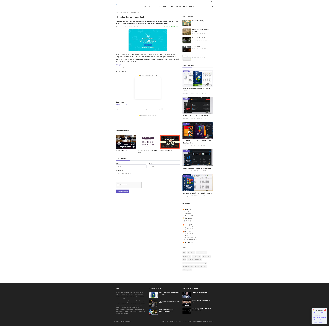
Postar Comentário (122, 191)
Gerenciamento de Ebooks (190, 263)
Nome (117, 163)
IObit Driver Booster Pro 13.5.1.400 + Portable (197, 116)
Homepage (119, 65)
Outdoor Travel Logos (166, 151)
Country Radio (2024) (198, 20)
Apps (150, 6)
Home (145, 6)
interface (153, 109)
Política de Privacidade (199, 321)
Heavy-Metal (191, 253)
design (159, 109)
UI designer (145, 109)
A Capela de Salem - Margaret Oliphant (200, 30)
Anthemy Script (207, 256)
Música (178, 6)
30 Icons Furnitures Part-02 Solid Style (147, 151)
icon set (130, 109)
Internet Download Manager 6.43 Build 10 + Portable (169, 293)
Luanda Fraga (202, 263)
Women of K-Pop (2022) (198, 38)
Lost (184, 259)
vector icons (123, 109)
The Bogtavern (196, 46)
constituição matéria (200, 266)
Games (165, 6)
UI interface (137, 109)
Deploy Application (188, 266)
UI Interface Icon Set (121, 104)
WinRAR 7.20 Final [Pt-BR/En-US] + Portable (197, 193)
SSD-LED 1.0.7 (196, 55)
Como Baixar (211, 321)
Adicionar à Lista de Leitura (172, 26)
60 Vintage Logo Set (121, 151)
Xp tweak (190, 259)
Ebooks (158, 6)
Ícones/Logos (126, 12)
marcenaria (198, 259)
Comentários (122, 158)
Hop (199, 256)
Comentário (119, 170)
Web (172, 6)
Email (150, 163)
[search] (212, 6)
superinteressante (201, 253)
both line (165, 109)
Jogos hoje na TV (188, 6)
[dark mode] (212, 1)
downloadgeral (186, 93)
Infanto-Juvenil (187, 270)
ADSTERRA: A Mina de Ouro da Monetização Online (176, 321)
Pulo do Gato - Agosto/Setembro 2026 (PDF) (169, 302)
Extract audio (186, 256)
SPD (184, 253)
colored (171, 109)
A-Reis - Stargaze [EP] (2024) (200, 292)
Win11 (194, 256)
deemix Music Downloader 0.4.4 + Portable (196, 168)
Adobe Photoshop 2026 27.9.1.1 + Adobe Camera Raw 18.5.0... (168, 310)
